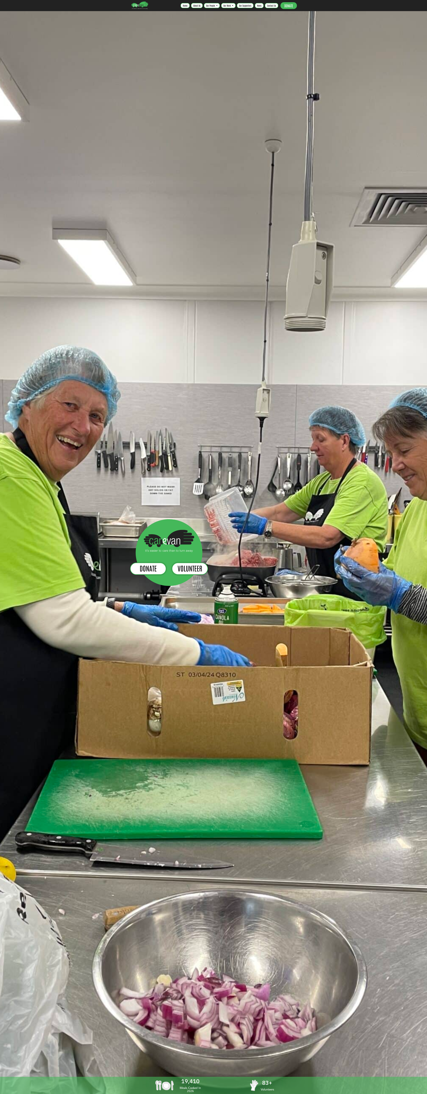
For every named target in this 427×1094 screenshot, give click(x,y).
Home (185, 5)
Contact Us (271, 5)
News (259, 5)
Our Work (227, 5)
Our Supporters (245, 5)
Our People (210, 5)
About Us (196, 5)
